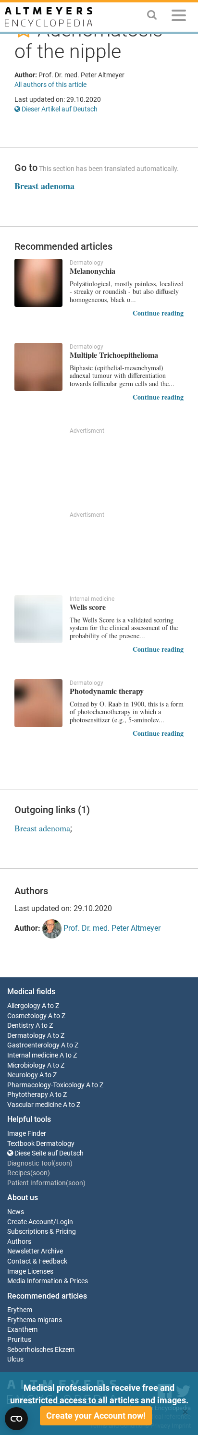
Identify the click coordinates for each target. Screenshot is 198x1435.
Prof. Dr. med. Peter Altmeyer (111, 928)
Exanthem (22, 1330)
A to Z (50, 1006)
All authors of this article (50, 84)
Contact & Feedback (37, 1261)
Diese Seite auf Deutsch (48, 1153)
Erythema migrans (34, 1320)
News (15, 1212)
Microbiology (26, 1065)
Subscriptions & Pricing (41, 1232)
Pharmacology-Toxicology (46, 1085)
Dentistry (20, 1026)
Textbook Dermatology (40, 1144)
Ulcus (15, 1359)
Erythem (19, 1310)
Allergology (23, 1006)
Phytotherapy (27, 1095)
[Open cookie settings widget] (16, 1418)
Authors (19, 1242)
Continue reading (158, 313)
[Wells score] (38, 619)
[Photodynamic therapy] (38, 703)
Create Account (30, 1222)
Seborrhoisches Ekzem (40, 1350)
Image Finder (26, 1134)
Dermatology (26, 1036)
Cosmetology (27, 1016)
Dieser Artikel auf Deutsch (59, 109)
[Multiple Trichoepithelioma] (38, 367)
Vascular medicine (34, 1105)
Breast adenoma (44, 186)
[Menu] (178, 17)
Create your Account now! (96, 1416)
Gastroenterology (33, 1045)
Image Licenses (30, 1271)
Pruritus (19, 1340)
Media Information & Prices (47, 1281)
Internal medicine (32, 1055)
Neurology (22, 1075)
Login (64, 1222)
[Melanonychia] (38, 283)
